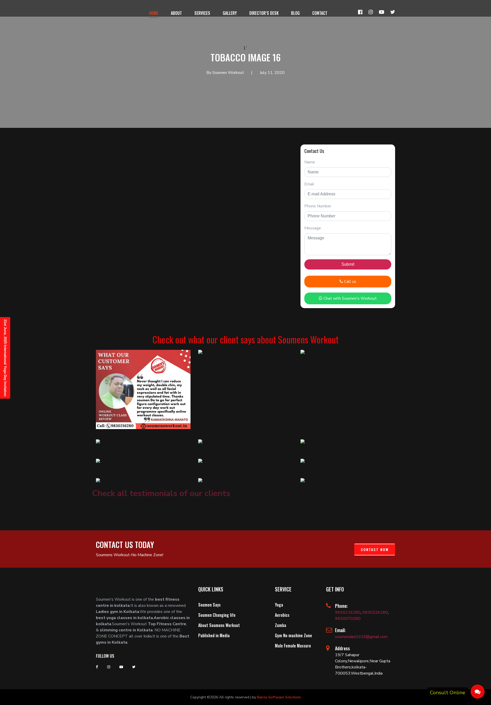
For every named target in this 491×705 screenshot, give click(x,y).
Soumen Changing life (217, 615)
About (176, 13)
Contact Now (375, 549)
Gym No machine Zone (293, 635)
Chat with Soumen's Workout (349, 298)
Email (309, 184)
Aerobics (282, 615)
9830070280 (348, 618)
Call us (349, 281)
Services (202, 13)
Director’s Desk (263, 13)
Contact (319, 13)
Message (312, 228)
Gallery (230, 13)
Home (153, 13)
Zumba (280, 625)
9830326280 (375, 612)
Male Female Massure (293, 645)
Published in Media (214, 635)
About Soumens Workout (219, 625)
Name (309, 162)
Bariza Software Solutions (279, 697)
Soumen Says (209, 604)
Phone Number (317, 206)
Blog (295, 13)
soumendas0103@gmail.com (361, 637)
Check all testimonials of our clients (161, 493)
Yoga (279, 604)
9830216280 (348, 612)
